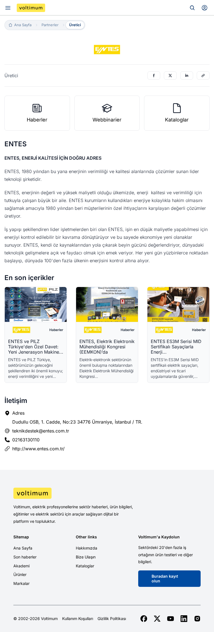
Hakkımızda (86, 548)
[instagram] (197, 618)
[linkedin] (184, 618)
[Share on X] (170, 75)
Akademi (21, 565)
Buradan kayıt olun (165, 578)
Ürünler (19, 574)
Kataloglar (85, 565)
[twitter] (157, 618)
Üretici (75, 25)
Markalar (21, 583)
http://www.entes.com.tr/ (38, 448)
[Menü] (7, 7)
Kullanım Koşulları (77, 618)
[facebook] (143, 618)
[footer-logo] (107, 493)
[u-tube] (170, 618)
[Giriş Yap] (205, 8)
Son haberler (25, 557)
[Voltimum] (31, 8)
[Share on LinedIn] (186, 75)
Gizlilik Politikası (112, 618)
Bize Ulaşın (86, 557)
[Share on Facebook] (153, 75)
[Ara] (192, 8)
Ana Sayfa (22, 548)
